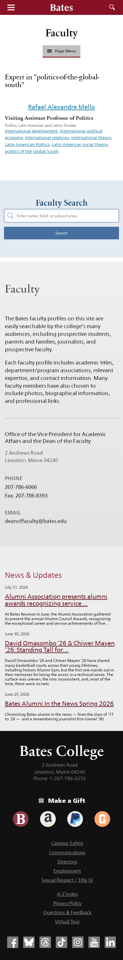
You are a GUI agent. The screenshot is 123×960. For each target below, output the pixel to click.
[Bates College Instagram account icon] (78, 942)
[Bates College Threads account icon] (45, 942)
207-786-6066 (21, 487)
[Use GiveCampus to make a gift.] (102, 819)
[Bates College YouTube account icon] (94, 942)
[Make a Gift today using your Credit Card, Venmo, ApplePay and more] (21, 819)
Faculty (61, 32)
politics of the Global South (32, 151)
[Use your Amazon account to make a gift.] (48, 819)
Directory (67, 862)
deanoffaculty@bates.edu (36, 521)
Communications (67, 852)
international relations (47, 137)
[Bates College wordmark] (61, 7)
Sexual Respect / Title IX (67, 880)
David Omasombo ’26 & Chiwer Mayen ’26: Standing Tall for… (60, 647)
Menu (11, 7)
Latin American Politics (27, 144)
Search (112, 7)
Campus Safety (67, 843)
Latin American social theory (80, 144)
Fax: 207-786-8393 (26, 495)
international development (31, 131)
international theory (91, 137)
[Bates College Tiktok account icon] (61, 942)
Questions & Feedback (67, 912)
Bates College (61, 751)
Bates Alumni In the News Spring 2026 (59, 703)
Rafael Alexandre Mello (61, 107)
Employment (67, 871)
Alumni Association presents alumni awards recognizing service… (56, 600)
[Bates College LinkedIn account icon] (110, 942)
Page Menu (65, 51)
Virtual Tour (67, 921)
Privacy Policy (67, 903)
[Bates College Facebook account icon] (12, 942)
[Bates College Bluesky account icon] (29, 942)
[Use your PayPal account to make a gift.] (75, 819)
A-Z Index (67, 894)
